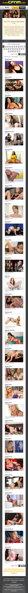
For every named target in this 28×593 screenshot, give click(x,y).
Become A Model (14, 580)
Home (4, 578)
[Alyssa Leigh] (14, 320)
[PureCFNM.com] (14, 3)
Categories (16, 578)
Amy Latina (8, 547)
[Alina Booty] (14, 266)
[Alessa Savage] (14, 121)
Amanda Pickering (10, 330)
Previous (4, 13)
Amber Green (8, 366)
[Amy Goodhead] (14, 537)
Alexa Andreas (9, 167)
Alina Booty (8, 257)
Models (8, 578)
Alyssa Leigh (8, 312)
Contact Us (8, 580)
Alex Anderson (9, 149)
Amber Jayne (8, 384)
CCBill (5, 589)
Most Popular (15, 56)
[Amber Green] (14, 374)
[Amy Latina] (14, 555)
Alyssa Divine (8, 294)
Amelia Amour (8, 456)
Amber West (8, 438)
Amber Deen (8, 348)
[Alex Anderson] (14, 157)
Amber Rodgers (9, 420)
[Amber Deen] (14, 356)
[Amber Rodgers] (14, 428)
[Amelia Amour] (14, 464)
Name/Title (21, 56)
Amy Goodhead (9, 528)
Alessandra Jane (9, 131)
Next (23, 13)
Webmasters (21, 580)
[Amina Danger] (14, 483)
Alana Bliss (8, 95)
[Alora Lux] (14, 284)
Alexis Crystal (8, 185)
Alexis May (8, 203)
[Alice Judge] (14, 248)
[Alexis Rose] (14, 230)
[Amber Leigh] (14, 410)
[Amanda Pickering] (14, 338)
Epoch (9, 589)
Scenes (12, 578)
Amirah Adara (8, 492)
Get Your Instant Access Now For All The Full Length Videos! (14, 571)
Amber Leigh (8, 402)
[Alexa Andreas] (14, 175)
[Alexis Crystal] (14, 193)
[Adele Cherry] (14, 85)
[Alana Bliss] (14, 103)
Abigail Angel (8, 59)
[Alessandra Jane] (14, 139)
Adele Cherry (8, 77)
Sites (4, 580)
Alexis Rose (8, 221)
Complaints (14, 582)
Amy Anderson (9, 510)
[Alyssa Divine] (14, 302)
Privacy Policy (14, 590)
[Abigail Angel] (14, 67)
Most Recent (7, 56)
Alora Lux (7, 276)
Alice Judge (8, 239)
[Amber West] (14, 446)
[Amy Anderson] (14, 519)
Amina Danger (8, 474)
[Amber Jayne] (14, 392)
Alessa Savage (9, 113)
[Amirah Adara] (14, 501)
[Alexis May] (14, 211)
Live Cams (22, 578)
